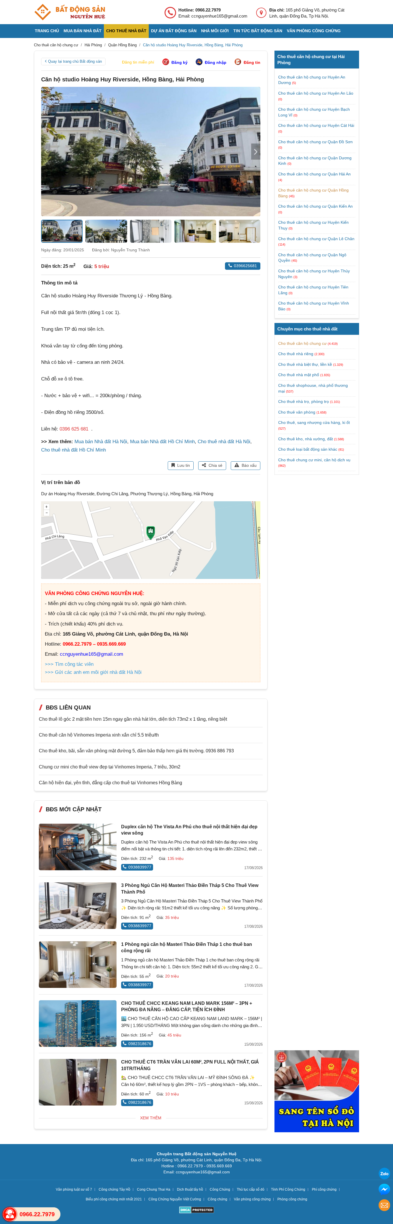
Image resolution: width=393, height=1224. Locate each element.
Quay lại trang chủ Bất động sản (75, 61)
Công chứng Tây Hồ (114, 1189)
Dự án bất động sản (174, 30)
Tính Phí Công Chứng (288, 1189)
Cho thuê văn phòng (296, 412)
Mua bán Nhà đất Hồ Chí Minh (162, 441)
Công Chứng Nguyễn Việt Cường (174, 1199)
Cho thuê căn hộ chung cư (302, 343)
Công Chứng (220, 1189)
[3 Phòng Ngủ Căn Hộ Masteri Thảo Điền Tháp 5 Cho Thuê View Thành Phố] (78, 905)
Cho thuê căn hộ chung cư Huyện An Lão (315, 93)
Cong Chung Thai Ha (153, 1189)
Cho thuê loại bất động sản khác (307, 449)
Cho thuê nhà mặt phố (298, 374)
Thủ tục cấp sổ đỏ (250, 1189)
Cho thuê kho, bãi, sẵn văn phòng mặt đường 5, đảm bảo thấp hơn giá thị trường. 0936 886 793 (136, 750)
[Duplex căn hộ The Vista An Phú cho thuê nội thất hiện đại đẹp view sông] (78, 847)
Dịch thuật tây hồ (190, 1189)
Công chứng (217, 1199)
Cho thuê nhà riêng (295, 353)
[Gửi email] (384, 1206)
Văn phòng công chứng (314, 30)
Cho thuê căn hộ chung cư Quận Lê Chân (316, 238)
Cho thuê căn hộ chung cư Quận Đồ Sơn (315, 141)
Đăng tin (252, 62)
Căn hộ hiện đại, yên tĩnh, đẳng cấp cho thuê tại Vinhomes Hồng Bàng (110, 782)
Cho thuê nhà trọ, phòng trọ (303, 401)
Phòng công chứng (292, 1199)
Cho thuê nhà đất (126, 30)
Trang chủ (47, 30)
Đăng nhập (215, 62)
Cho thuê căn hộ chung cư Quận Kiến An (315, 206)
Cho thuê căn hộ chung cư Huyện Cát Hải (316, 125)
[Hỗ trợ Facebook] (384, 1190)
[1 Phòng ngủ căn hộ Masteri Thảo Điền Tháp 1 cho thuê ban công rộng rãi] (78, 964)
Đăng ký (179, 62)
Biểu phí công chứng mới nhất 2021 (114, 1199)
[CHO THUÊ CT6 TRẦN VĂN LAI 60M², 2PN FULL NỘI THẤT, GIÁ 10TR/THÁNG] (78, 1082)
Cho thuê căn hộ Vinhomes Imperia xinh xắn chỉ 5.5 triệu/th (99, 735)
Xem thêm (150, 1118)
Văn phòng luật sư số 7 (74, 1189)
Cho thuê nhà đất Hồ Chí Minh (73, 450)
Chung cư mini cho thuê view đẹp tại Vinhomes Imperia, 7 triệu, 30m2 (109, 766)
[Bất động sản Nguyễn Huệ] (69, 12)
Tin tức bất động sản (257, 30)
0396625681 (245, 265)
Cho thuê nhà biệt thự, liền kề (305, 364)
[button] (255, 152)
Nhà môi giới (215, 30)
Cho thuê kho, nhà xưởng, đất (305, 439)
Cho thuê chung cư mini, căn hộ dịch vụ (314, 460)
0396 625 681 (74, 429)
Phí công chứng (324, 1189)
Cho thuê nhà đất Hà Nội (224, 441)
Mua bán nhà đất (83, 30)
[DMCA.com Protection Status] (196, 1210)
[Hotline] (10, 1214)
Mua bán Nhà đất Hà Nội (101, 441)
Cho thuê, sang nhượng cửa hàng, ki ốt (314, 422)
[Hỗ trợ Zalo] (384, 1174)
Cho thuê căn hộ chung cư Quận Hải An (314, 174)
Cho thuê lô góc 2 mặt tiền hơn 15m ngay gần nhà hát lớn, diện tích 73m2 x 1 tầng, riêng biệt (133, 719)
